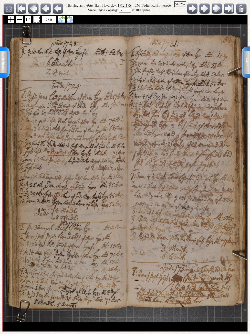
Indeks (246, 62)
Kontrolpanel (3, 61)
